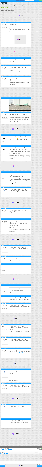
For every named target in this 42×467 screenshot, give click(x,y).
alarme (37, 457)
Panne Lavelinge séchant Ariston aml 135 (19, 444)
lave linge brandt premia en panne (4, 453)
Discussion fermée (4, 7)
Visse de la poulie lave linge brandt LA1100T (7, 449)
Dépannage (15, 5)
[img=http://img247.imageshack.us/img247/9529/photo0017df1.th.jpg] (17, 332)
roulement (26, 444)
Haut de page (38, 464)
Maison (7, 457)
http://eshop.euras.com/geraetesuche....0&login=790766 (16, 352)
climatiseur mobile (27, 457)
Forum (3, 5)
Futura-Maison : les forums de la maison (8, 5)
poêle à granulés (35, 457)
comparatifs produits (16, 457)
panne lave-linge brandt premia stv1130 (4, 450)
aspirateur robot (31, 457)
